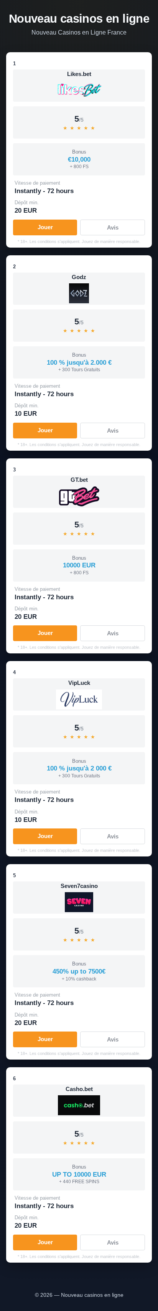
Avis (112, 227)
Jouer (45, 227)
